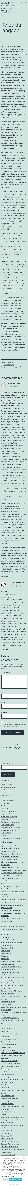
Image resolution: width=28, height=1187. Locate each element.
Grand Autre (5, 803)
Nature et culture (6, 988)
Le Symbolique (6, 1112)
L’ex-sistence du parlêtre (9, 1044)
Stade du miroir (6, 945)
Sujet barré (4, 835)
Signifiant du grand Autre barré (11, 967)
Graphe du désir (6, 806)
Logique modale (6, 814)
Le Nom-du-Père (6, 1130)
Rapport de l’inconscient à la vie (11, 929)
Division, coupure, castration (10, 1120)
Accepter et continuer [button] (15, 1179)
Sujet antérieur (6, 833)
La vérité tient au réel (8, 1028)
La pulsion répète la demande (10, 910)
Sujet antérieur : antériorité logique (12, 985)
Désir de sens (5, 951)
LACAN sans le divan (8, 851)
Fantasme (4, 956)
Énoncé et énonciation (8, 969)
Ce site (3, 46)
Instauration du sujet (8, 1050)
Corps (3, 792)
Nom (3, 692)
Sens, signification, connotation (11, 1144)
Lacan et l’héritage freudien (10, 848)
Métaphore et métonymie (9, 1141)
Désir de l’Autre (6, 953)
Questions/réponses (7, 825)
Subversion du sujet (7, 1122)
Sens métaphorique (7, 1096)
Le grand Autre (6, 1133)
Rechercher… (5, 763)
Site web (4, 712)
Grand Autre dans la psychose (11, 886)
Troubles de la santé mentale (10, 838)
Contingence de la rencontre (10, 1063)
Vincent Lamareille (9, 365)
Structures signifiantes (8, 830)
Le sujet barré (5, 1047)
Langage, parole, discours (9, 1146)
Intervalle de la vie (7, 932)
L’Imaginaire (5, 1109)
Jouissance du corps (8, 1001)
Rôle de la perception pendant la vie (13, 926)
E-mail (3, 702)
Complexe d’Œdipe (7, 1136)
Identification (5, 808)
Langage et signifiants (19, 367)
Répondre (4, 576)
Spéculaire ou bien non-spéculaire (12, 942)
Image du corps (6, 1004)
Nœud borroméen (7, 1138)
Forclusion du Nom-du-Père (10, 878)
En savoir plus (14, 1184)
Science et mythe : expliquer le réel (12, 1106)
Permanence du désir (8, 948)
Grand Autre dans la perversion (11, 875)
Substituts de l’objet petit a (10, 1018)
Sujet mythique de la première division (13, 983)
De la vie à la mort (7, 795)
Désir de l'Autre (6, 798)
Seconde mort (6, 924)
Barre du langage (6, 784)
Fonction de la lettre (7, 1042)
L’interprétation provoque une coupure (13, 897)
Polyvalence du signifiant (9, 1061)
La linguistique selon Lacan (10, 1066)
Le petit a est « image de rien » (11, 1026)
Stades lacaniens (6, 937)
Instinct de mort (6, 921)
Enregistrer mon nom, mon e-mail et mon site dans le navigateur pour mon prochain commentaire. (15, 724)
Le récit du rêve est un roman (10, 918)
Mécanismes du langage (9, 816)
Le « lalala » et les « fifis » (9, 867)
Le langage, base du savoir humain (12, 1077)
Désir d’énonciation (7, 964)
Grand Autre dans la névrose (10, 889)
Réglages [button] (5, 1179)
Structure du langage (8, 1155)
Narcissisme (5, 959)
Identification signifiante (9, 940)
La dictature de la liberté (9, 859)
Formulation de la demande (10, 972)
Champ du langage (7, 1104)
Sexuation (4, 934)
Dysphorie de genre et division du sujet (14, 846)
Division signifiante (7, 800)
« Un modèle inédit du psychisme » (12, 1117)
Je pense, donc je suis (8, 1039)
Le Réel (3, 1114)
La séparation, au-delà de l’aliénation (13, 1053)
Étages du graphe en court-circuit (12, 961)
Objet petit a (5, 819)
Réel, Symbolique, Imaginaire (10, 827)
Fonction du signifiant (8, 1074)
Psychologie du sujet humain (10, 822)
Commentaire (6, 672)
